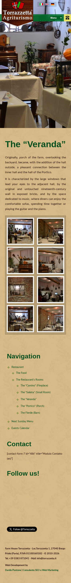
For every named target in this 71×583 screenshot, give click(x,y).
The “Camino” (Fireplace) (34, 385)
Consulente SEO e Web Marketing (40, 570)
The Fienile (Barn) (30, 413)
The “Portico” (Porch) (32, 406)
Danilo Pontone (13, 570)
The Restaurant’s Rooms (29, 380)
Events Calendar (20, 428)
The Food (21, 373)
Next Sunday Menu (22, 421)
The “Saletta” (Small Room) (36, 392)
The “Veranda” (28, 399)
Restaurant (17, 367)
